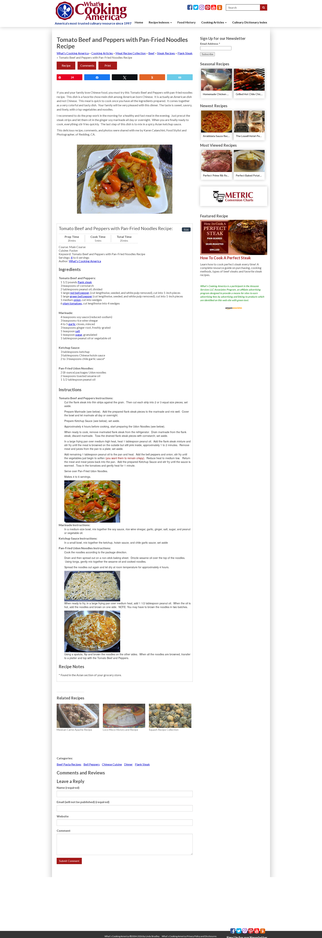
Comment (63, 830)
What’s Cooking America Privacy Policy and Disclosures (189, 936)
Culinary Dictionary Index (249, 22)
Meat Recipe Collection (131, 53)
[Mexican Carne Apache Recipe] (78, 716)
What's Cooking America (73, 53)
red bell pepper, (80, 292)
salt (77, 331)
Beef (151, 53)
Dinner (128, 764)
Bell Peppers (91, 764)
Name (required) (68, 787)
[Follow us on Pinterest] (208, 7)
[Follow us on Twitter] (196, 7)
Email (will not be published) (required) (83, 802)
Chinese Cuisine (112, 764)
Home (139, 22)
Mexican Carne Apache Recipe (74, 729)
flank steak (85, 282)
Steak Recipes (166, 53)
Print (108, 65)
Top (313, 929)
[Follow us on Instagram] (202, 7)
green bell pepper (81, 296)
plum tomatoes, (73, 303)
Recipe (66, 65)
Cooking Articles (213, 22)
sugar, (79, 334)
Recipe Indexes (159, 22)
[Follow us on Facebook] (190, 7)
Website (63, 816)
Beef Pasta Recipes (69, 764)
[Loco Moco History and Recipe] (124, 716)
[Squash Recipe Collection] (170, 716)
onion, (77, 300)
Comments (87, 65)
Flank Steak (185, 53)
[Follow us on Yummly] (219, 7)
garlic (72, 324)
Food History (186, 22)
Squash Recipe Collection (164, 729)
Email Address (210, 43)
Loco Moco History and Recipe (120, 729)
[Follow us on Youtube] (214, 7)
